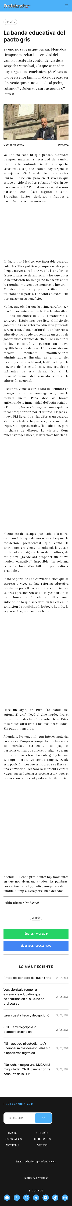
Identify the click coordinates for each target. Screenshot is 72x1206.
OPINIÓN (36, 917)
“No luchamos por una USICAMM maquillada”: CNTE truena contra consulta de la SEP (27, 1069)
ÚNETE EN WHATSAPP (35, 933)
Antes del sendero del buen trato (27, 978)
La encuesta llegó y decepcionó (26, 1015)
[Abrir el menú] (66, 6)
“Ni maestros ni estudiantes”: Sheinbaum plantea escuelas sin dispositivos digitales (26, 1048)
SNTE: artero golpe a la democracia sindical (19, 1029)
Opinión (10, 22)
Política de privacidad (36, 1178)
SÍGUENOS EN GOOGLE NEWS (36, 945)
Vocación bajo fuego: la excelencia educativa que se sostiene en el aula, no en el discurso (24, 996)
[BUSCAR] (43, 1118)
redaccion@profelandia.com (40, 1161)
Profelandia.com (18, 1104)
